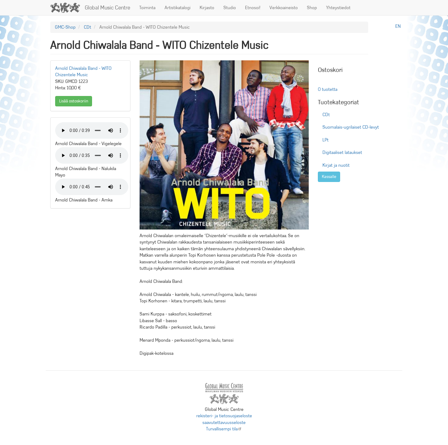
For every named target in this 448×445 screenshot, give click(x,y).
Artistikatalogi (177, 7)
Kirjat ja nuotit (336, 165)
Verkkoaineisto (283, 7)
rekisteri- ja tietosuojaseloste (224, 415)
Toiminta (147, 7)
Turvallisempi (222, 429)
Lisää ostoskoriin (73, 101)
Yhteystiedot (338, 7)
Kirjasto (207, 7)
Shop (312, 7)
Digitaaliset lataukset (342, 152)
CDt (87, 27)
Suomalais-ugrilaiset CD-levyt (350, 127)
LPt (325, 140)
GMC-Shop (65, 27)
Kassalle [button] (329, 176)
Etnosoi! (252, 7)
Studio (229, 7)
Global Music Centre (107, 7)
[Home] (67, 7)
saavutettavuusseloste (224, 422)
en (398, 26)
